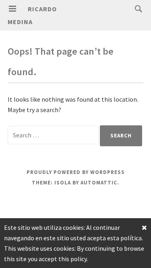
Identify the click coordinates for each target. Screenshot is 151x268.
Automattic (99, 182)
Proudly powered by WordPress (76, 172)
